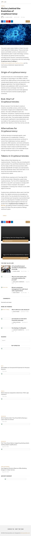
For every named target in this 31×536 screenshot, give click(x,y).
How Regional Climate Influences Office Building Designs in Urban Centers (14, 469)
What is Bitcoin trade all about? (20, 309)
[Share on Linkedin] (12, 21)
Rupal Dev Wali (17, 322)
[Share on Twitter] (5, 21)
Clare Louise (9, 17)
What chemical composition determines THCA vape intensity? (15, 393)
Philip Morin (16, 311)
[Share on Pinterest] (9, 21)
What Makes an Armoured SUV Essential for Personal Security (15, 368)
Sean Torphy (16, 292)
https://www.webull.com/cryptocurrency (12, 63)
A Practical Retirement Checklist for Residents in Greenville (19, 267)
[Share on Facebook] (2, 21)
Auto (2, 365)
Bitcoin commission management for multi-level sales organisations (20, 289)
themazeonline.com (25, 533)
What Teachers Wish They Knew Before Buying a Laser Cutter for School (14, 418)
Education (3, 416)
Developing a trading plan (19, 328)
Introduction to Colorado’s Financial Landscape (19, 319)
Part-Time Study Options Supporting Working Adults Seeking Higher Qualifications (15, 443)
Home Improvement (5, 466)
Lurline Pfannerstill (18, 329)
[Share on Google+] (7, 21)
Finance (4, 215)
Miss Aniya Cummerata (18, 281)
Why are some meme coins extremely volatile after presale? (19, 278)
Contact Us (11, 529)
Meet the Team (19, 529)
